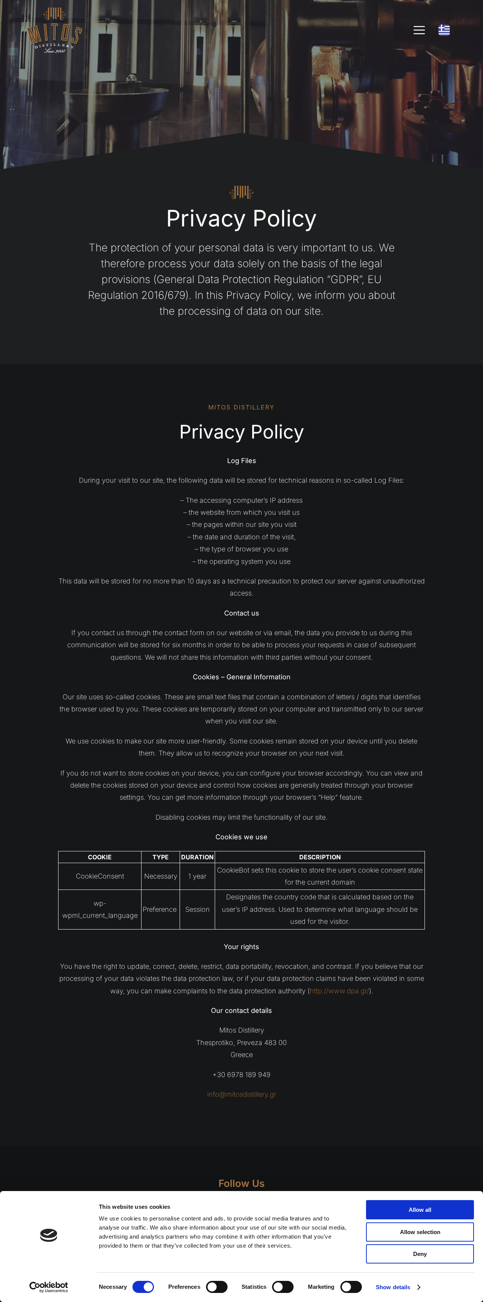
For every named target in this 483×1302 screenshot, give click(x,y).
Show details (393, 1287)
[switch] (217, 1287)
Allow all (420, 1210)
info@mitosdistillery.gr (241, 1094)
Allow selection (420, 1232)
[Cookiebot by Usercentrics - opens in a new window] (49, 1287)
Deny (420, 1254)
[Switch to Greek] (444, 30)
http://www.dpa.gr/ (339, 991)
